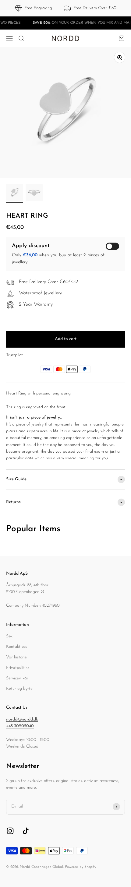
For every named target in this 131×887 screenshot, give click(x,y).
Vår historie (16, 657)
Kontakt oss (16, 646)
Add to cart (65, 339)
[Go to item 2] (34, 193)
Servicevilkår (17, 678)
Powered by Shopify (80, 867)
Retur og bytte (19, 688)
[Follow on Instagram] (10, 831)
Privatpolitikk (17, 667)
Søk (9, 636)
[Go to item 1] (14, 193)
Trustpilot (14, 355)
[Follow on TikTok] (26, 831)
